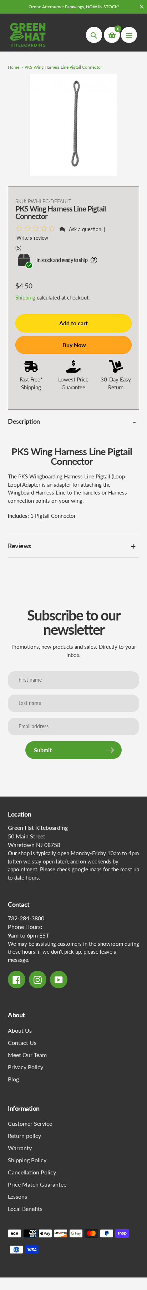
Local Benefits (25, 1208)
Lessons (17, 1196)
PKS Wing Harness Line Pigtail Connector (63, 67)
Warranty (20, 1147)
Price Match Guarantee (37, 1184)
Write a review (32, 238)
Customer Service (30, 1123)
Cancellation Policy (32, 1172)
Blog (13, 1079)
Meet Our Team (27, 1054)
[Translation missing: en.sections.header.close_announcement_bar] (141, 6)
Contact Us (22, 1042)
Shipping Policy (27, 1160)
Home (13, 67)
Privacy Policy (25, 1066)
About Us (20, 1030)
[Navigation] (129, 35)
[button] (36, 228)
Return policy (24, 1135)
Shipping (25, 297)
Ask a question (85, 229)
